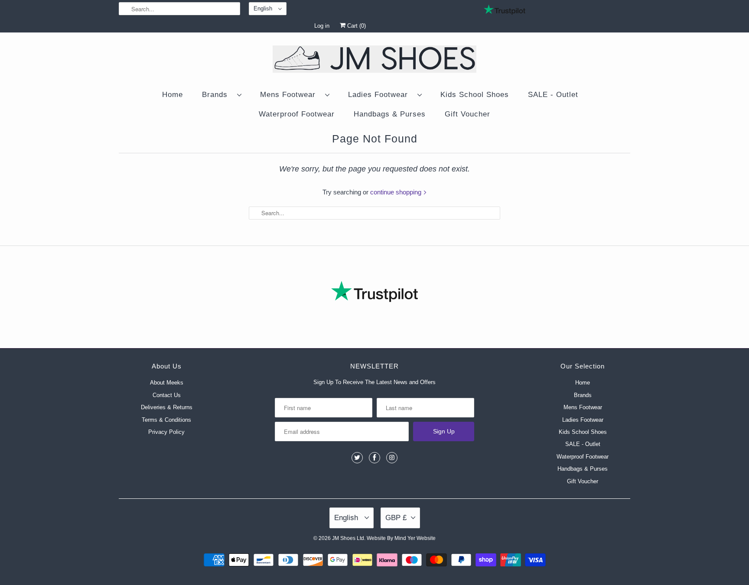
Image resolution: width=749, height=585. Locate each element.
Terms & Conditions (166, 420)
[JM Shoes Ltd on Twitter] (357, 457)
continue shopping (396, 192)
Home (172, 94)
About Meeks (166, 382)
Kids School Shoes (474, 94)
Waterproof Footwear (297, 114)
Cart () (355, 26)
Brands (217, 94)
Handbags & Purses (390, 114)
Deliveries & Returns (166, 407)
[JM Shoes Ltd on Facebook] (374, 457)
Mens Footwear (290, 94)
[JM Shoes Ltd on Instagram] (391, 457)
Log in (321, 26)
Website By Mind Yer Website (401, 538)
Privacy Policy (166, 432)
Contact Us (167, 395)
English (264, 8)
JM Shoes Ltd (348, 538)
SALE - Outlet (553, 94)
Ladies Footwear (380, 94)
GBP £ (396, 518)
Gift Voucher (467, 114)
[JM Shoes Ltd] (374, 60)
